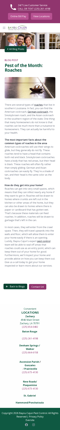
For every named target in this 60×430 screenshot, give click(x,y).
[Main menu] (4, 28)
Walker (30, 349)
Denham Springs (28, 345)
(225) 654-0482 (30, 326)
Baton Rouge (29, 331)
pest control (43, 241)
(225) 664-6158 (30, 352)
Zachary (30, 316)
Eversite (30, 420)
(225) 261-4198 (30, 338)
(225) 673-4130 (30, 372)
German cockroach (38, 111)
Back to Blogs (17, 286)
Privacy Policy (36, 416)
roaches (38, 104)
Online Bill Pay (18, 16)
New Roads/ (30, 381)
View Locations (41, 16)
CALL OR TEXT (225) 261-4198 (34, 8)
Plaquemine (30, 385)
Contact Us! (37, 286)
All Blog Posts (16, 49)
